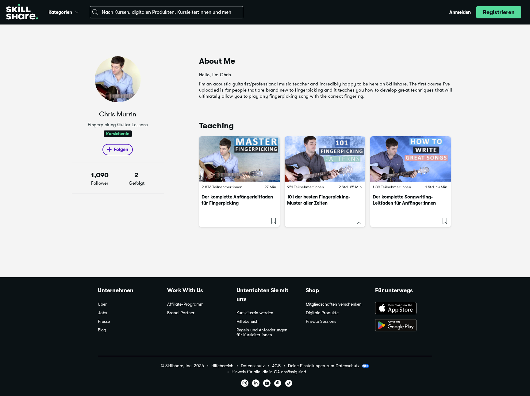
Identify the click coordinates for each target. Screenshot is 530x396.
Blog (102, 330)
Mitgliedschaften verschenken (334, 304)
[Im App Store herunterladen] (403, 308)
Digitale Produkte (322, 313)
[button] (76, 11)
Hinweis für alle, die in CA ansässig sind (269, 372)
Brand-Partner (180, 313)
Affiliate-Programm (185, 304)
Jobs (102, 313)
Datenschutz (253, 366)
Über (102, 304)
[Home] (22, 12)
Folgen (121, 149)
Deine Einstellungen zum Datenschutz (323, 365)
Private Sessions (321, 321)
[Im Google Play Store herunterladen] (403, 326)
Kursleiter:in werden (254, 313)
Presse (104, 321)
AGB (276, 366)
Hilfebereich (247, 321)
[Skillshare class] (239, 159)
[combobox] (166, 12)
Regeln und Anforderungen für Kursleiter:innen (261, 332)
